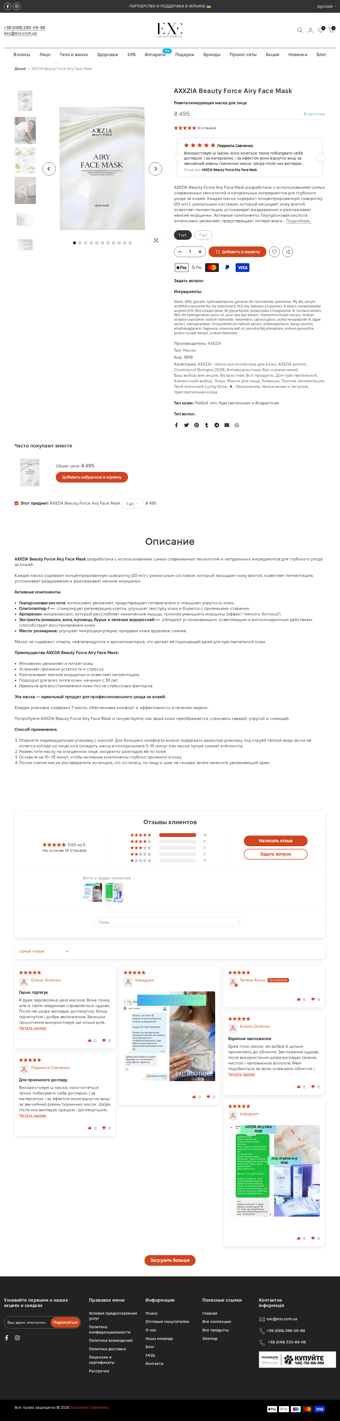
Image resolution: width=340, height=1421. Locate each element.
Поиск (152, 1313)
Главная (210, 1313)
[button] (185, 127)
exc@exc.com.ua (20, 33)
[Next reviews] (320, 157)
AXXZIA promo (292, 364)
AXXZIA (215, 343)
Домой (20, 68)
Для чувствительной (296, 375)
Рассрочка (99, 1371)
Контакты (155, 1363)
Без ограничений (280, 369)
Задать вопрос (189, 280)
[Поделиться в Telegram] (216, 425)
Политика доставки (107, 1349)
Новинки (297, 54)
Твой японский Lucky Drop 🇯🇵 (204, 386)
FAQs (150, 1355)
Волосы (22, 54)
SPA (131, 54)
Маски (189, 350)
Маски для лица (243, 381)
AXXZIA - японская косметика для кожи (237, 364)
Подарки (184, 54)
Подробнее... (299, 221)
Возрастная (232, 375)
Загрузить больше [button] (170, 1260)
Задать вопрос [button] (275, 854)
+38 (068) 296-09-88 (24, 27)
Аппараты (157, 54)
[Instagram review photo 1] (169, 1037)
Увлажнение (248, 386)
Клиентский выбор (193, 381)
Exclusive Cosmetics (90, 1407)
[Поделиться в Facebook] (176, 425)
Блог (321, 54)
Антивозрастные (243, 369)
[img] (30, 972)
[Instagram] (16, 6)
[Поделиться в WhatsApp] (237, 425)
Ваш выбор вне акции (196, 375)
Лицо (45, 54)
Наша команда (159, 1338)
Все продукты (260, 375)
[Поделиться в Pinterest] (196, 425)
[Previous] (49, 168)
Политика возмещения (111, 1340)
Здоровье (107, 54)
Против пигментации (302, 381)
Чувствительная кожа (195, 392)
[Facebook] (7, 6)
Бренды (211, 54)
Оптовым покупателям (167, 1321)
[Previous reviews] (179, 157)
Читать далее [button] (32, 1028)
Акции (272, 54)
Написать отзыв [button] (275, 841)
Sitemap (210, 1338)
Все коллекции (216, 1321)
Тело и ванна (73, 54)
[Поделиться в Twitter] (186, 425)
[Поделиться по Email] (226, 425)
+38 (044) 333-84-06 (287, 1342)
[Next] (155, 168)
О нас (151, 1330)
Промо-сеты (243, 54)
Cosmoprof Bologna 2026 (199, 369)
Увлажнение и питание (285, 386)
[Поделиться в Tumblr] (206, 425)
